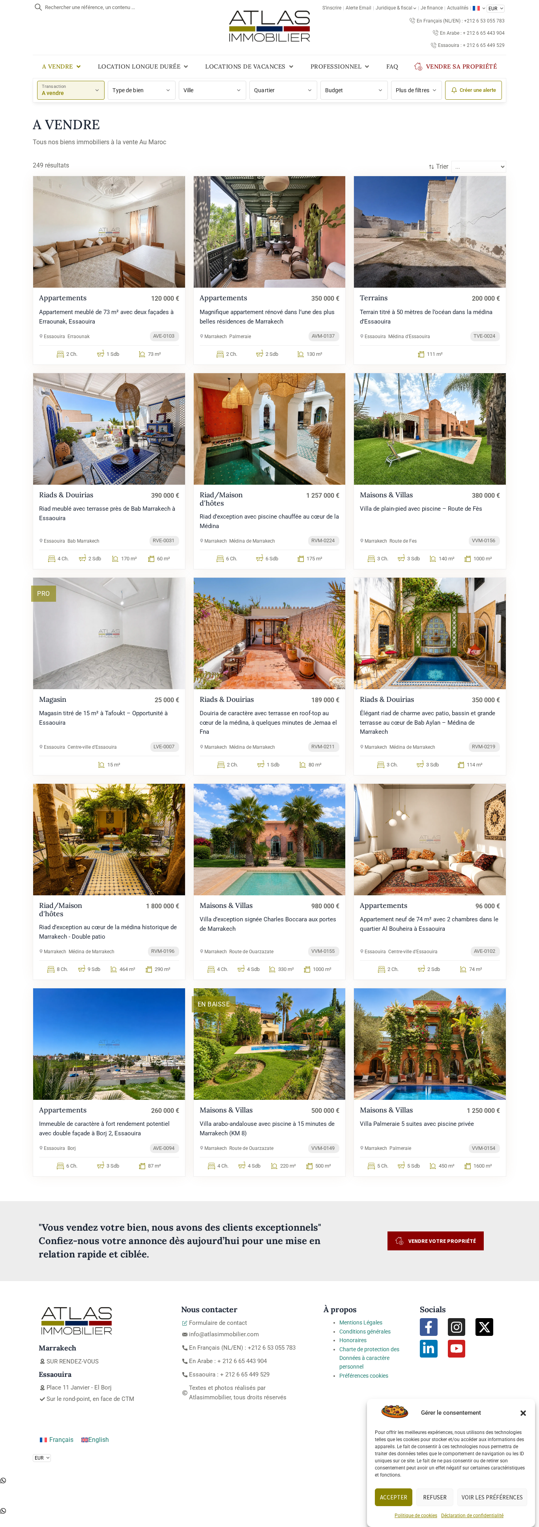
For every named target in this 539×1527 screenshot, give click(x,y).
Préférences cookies (363, 1376)
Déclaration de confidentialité (472, 1515)
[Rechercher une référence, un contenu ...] (38, 7)
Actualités (457, 8)
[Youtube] (457, 1349)
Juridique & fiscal (394, 8)
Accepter (393, 1497)
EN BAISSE (214, 1004)
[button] (523, 1413)
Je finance (432, 8)
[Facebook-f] (429, 1327)
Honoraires (353, 1340)
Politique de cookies (416, 1515)
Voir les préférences (492, 1497)
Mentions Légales (360, 1322)
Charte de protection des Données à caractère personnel (369, 1358)
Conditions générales (365, 1331)
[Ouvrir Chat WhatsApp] (3, 1481)
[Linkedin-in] (429, 1349)
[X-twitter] (484, 1327)
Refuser (435, 1497)
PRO (43, 593)
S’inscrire (331, 8)
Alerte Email (358, 8)
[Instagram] (457, 1327)
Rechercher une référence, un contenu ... (90, 7)
